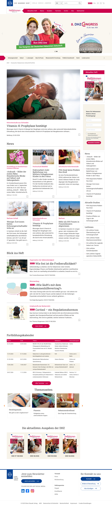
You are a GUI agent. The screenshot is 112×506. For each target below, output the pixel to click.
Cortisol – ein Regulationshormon (56, 309)
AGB (40, 503)
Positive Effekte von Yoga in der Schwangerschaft (93, 218)
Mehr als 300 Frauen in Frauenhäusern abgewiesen (69, 223)
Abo (72, 11)
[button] (56, 33)
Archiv (66, 11)
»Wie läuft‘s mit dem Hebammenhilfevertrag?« (46, 286)
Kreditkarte (58, 491)
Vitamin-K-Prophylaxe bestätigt (27, 125)
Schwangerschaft (13, 58)
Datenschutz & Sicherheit (50, 503)
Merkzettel (80, 11)
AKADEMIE (21, 3)
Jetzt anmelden (30, 481)
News (42, 11)
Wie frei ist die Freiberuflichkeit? (55, 263)
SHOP (28, 3)
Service (41, 3)
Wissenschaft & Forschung (53, 58)
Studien (49, 11)
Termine (58, 11)
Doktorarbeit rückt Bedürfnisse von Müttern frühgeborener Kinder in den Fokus (43, 173)
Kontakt (89, 479)
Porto (56, 476)
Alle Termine (39, 383)
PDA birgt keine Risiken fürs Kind (69, 171)
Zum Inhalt (39, 326)
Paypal (57, 488)
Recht (78, 58)
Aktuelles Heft (32, 11)
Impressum (73, 503)
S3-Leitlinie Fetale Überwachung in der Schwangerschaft (93, 232)
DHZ (15, 3)
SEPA (56, 494)
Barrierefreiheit (64, 503)
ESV (8, 63)
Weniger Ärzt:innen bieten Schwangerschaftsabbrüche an (17, 224)
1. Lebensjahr (29, 58)
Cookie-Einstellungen (85, 503)
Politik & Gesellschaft (68, 58)
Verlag (34, 3)
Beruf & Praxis (39, 58)
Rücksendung (59, 479)
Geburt (22, 58)
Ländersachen (86, 58)
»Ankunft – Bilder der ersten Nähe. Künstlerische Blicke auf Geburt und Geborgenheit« (16, 175)
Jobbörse (47, 3)
